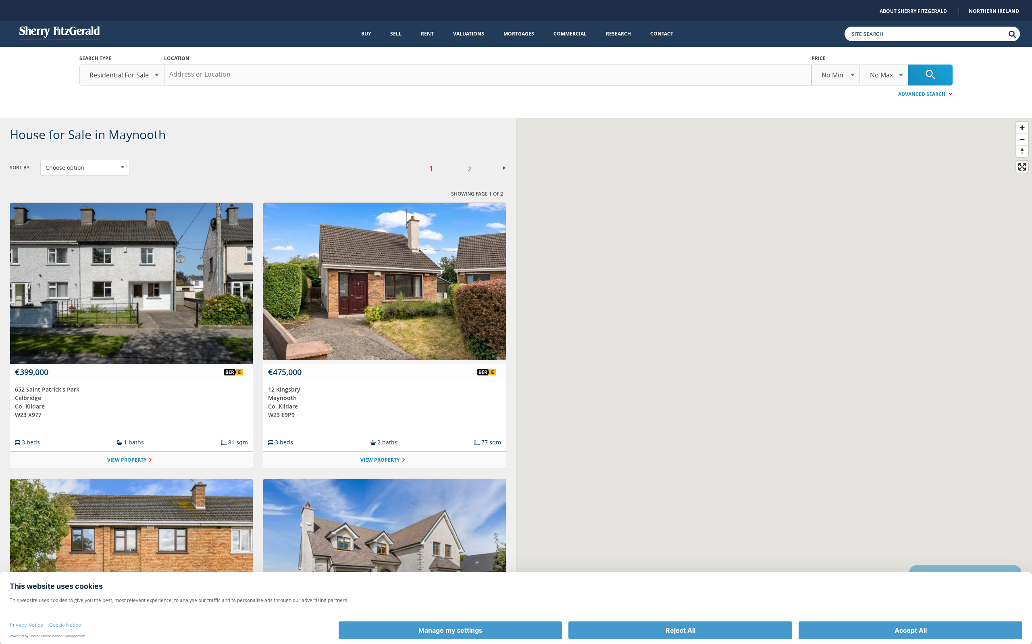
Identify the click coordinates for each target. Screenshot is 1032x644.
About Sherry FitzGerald (913, 11)
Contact (661, 33)
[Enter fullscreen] (1022, 167)
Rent (427, 33)
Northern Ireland (994, 11)
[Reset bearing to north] (1022, 151)
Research (618, 33)
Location (176, 58)
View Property (126, 459)
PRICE (818, 58)
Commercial (570, 33)
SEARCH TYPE (95, 58)
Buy (366, 33)
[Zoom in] (1022, 127)
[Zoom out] (1022, 139)
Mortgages (519, 33)
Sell (396, 33)
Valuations (468, 33)
